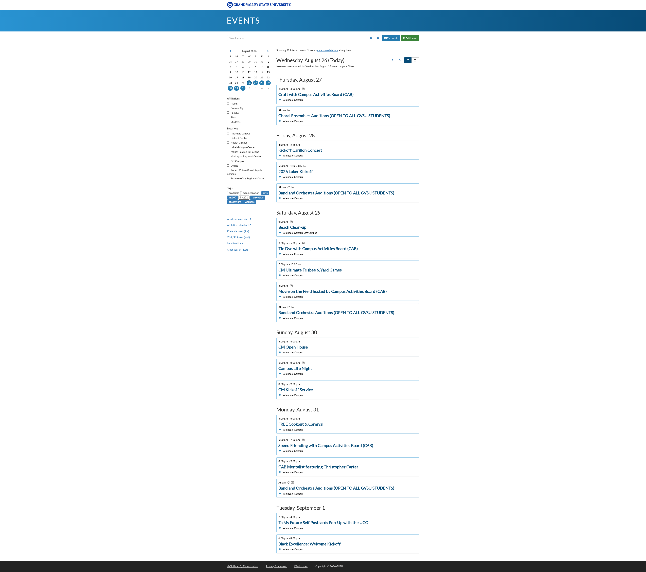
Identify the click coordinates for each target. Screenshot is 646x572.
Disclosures (301, 566)
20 (255, 77)
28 (242, 61)
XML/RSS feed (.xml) (238, 237)
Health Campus (238, 142)
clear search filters (327, 50)
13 (255, 72)
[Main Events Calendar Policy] (378, 38)
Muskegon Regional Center (245, 156)
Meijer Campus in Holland (244, 151)
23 (230, 82)
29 (249, 61)
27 (236, 61)
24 (236, 82)
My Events (392, 38)
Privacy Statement (276, 566)
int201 (244, 197)
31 (261, 61)
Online (233, 165)
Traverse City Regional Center (247, 178)
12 (249, 72)
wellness (250, 201)
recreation (257, 197)
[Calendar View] (415, 60)
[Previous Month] (230, 51)
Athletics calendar (237, 225)
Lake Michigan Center (242, 147)
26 (230, 61)
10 (236, 72)
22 (268, 77)
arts (265, 192)
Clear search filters (237, 249)
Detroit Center (238, 138)
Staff (232, 117)
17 (236, 77)
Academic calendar (237, 218)
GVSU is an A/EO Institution (242, 566)
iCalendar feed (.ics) (238, 231)
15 (268, 72)
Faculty (234, 112)
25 (242, 82)
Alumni (233, 103)
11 (242, 72)
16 (230, 77)
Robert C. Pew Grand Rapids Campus (244, 172)
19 (249, 77)
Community (236, 108)
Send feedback (235, 243)
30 (255, 61)
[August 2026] (392, 60)
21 (261, 77)
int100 (232, 197)
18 (242, 77)
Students (235, 121)
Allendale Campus (239, 133)
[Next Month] (268, 51)
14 (261, 72)
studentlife (235, 201)
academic (234, 192)
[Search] (371, 38)
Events (243, 20)
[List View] (408, 60)
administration (251, 192)
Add (411, 38)
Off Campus (236, 161)
